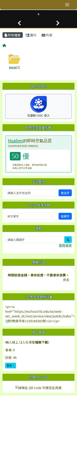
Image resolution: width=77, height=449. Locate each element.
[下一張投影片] (57, 23)
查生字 (65, 193)
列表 (48, 35)
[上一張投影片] (19, 23)
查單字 (65, 216)
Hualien (15, 140)
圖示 (33, 35)
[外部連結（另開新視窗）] (7, 321)
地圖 (12, 412)
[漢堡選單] (67, 5)
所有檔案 (14, 35)
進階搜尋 (65, 245)
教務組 (12, 67)
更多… (10, 365)
